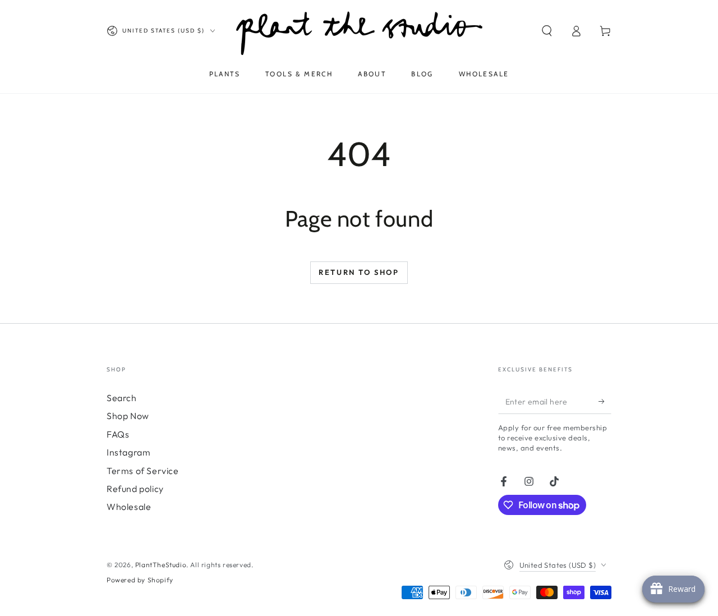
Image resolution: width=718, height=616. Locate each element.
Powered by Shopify (140, 580)
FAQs (118, 434)
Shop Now (128, 415)
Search (122, 397)
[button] (546, 31)
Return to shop (359, 272)
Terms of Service (143, 470)
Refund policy (135, 488)
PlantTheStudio (160, 564)
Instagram (128, 452)
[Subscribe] (605, 401)
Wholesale (129, 506)
